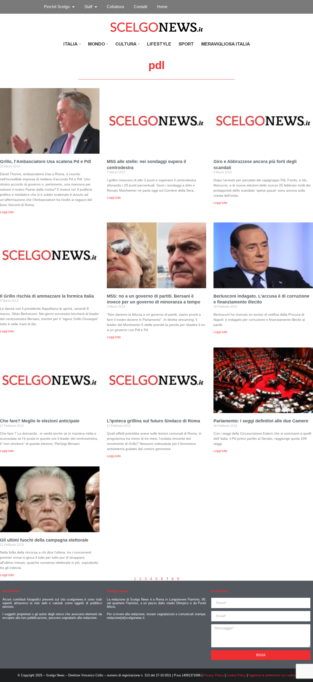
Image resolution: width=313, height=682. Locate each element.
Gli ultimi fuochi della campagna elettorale (44, 540)
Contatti (140, 7)
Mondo (96, 44)
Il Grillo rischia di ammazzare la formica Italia (47, 296)
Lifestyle (159, 44)
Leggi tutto (7, 212)
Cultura (125, 44)
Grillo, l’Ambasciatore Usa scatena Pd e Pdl (45, 161)
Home (162, 7)
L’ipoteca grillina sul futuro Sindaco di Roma (153, 420)
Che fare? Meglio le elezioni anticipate (39, 420)
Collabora (115, 7)
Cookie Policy (236, 675)
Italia (70, 44)
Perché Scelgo (57, 7)
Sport (186, 44)
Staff (88, 7)
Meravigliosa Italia (225, 44)
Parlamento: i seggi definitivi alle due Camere (260, 420)
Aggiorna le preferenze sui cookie (272, 675)
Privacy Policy (213, 675)
